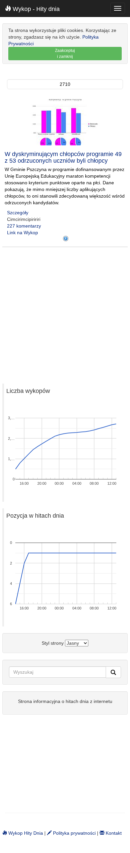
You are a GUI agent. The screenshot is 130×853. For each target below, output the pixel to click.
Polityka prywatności (74, 833)
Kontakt (113, 833)
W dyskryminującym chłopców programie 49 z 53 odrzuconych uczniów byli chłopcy (63, 157)
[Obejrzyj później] (65, 238)
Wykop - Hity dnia (35, 9)
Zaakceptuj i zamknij (65, 53)
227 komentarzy (24, 226)
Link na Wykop (22, 232)
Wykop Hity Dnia (25, 833)
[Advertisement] (65, 312)
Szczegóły (17, 212)
